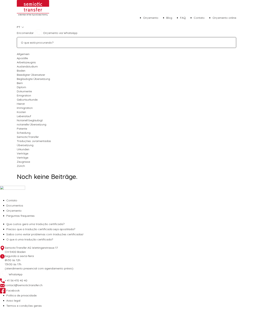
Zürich (21, 166)
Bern (20, 83)
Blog (169, 18)
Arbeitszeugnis (26, 62)
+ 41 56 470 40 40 (16, 280)
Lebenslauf (24, 116)
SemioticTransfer (28, 137)
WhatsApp (15, 274)
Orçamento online (224, 18)
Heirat (21, 104)
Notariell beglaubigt (30, 120)
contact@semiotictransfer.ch (23, 285)
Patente (22, 128)
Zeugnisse (23, 161)
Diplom (21, 87)
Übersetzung (25, 145)
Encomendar (25, 33)
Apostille (22, 58)
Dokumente (24, 91)
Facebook (13, 290)
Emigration (24, 95)
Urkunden (23, 149)
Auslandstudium (27, 66)
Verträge (22, 153)
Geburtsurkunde (27, 99)
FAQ (183, 18)
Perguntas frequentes (20, 216)
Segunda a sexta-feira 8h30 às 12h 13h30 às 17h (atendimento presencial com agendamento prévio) (39, 262)
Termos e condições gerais (24, 305)
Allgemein (23, 54)
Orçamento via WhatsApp (59, 33)
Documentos (14, 205)
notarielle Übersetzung (31, 124)
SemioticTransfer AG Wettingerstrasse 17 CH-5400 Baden (31, 250)
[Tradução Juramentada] (33, 7)
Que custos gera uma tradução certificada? (35, 224)
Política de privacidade (21, 295)
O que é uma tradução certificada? (29, 239)
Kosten (21, 112)
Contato (199, 18)
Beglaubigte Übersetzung (33, 79)
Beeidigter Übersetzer (31, 75)
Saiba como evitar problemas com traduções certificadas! (44, 234)
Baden (21, 70)
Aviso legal (13, 300)
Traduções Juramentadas (34, 141)
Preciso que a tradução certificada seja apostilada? (40, 229)
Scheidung (23, 133)
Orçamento (150, 18)
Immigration (25, 108)
